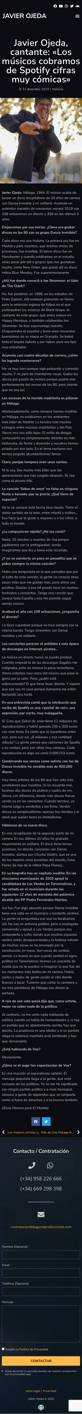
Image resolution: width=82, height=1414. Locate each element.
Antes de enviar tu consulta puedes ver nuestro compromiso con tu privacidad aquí (41, 1372)
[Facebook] (55, 6)
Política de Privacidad (33, 1349)
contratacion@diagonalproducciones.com (41, 1227)
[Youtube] (61, 6)
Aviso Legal (33, 1391)
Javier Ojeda (24, 16)
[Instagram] (66, 6)
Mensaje (8, 1302)
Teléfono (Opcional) (15, 1284)
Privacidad (49, 1391)
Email (6, 1265)
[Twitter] (72, 6)
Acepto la (26, 1349)
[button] (77, 16)
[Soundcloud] (77, 6)
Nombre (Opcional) (15, 1247)
